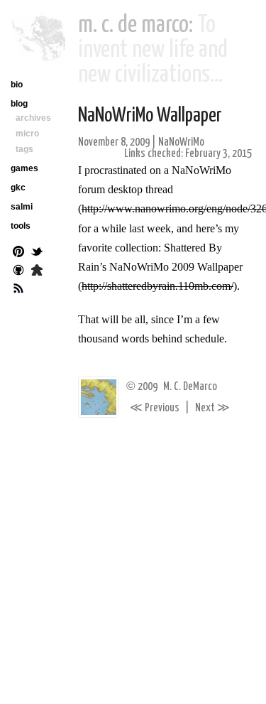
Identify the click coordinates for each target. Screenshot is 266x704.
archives (33, 118)
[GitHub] (18, 271)
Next (212, 408)
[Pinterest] (18, 253)
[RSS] (18, 290)
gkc (18, 188)
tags (24, 149)
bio (17, 85)
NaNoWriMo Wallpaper (150, 116)
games (24, 168)
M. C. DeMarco (190, 386)
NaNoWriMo (181, 142)
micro (27, 134)
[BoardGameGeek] (37, 271)
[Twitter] (37, 253)
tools (21, 226)
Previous (154, 408)
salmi (22, 207)
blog (19, 104)
